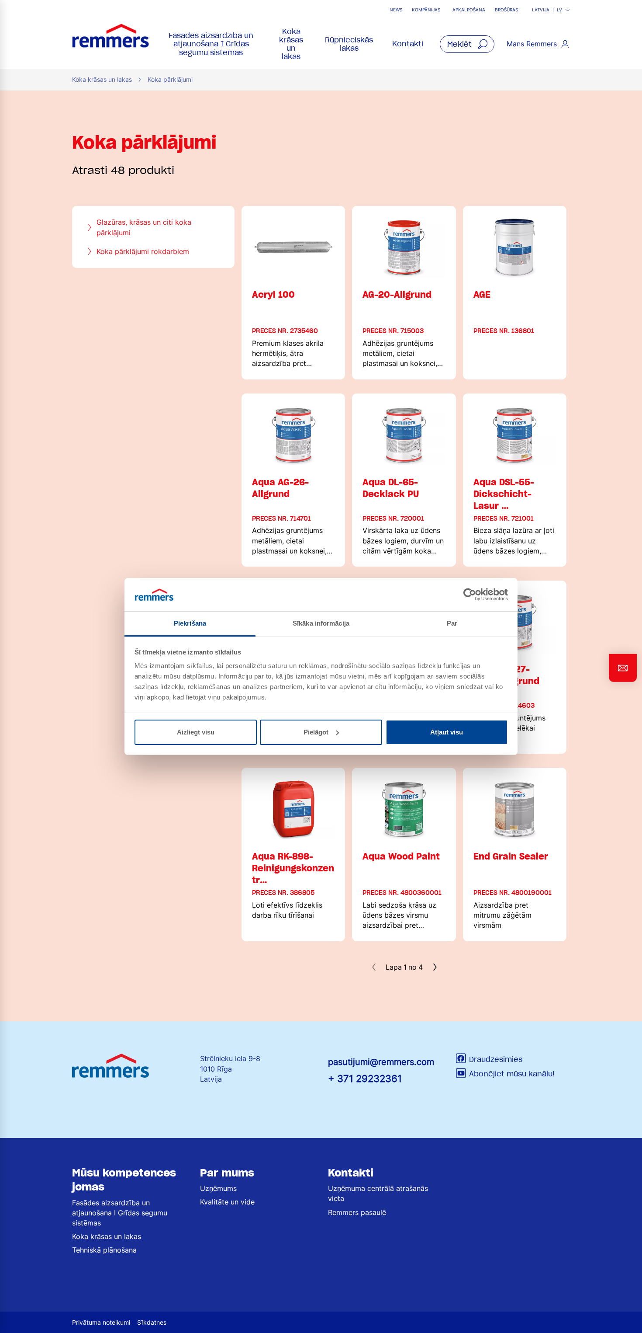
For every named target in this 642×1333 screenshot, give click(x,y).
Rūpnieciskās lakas (349, 43)
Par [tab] (452, 623)
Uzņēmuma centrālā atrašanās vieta (378, 1193)
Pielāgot (316, 732)
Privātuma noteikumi (101, 1322)
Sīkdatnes (151, 1322)
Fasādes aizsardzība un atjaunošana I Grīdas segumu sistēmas (211, 43)
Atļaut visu (446, 732)
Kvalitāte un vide (227, 1201)
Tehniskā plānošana (104, 1250)
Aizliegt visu (195, 732)
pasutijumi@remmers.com (381, 1062)
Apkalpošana (468, 9)
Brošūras (506, 9)
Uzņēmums (218, 1188)
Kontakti (407, 43)
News (396, 9)
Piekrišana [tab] (190, 623)
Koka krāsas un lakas (291, 44)
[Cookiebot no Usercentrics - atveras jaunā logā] (469, 594)
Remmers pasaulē (357, 1212)
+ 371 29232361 (365, 1078)
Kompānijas (426, 9)
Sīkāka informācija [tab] (321, 623)
